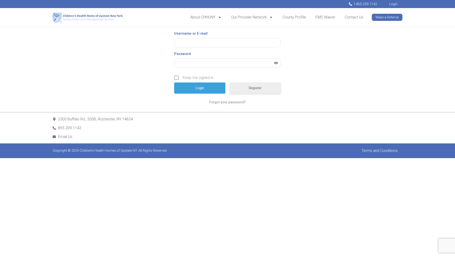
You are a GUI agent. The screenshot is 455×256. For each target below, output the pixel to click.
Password (182, 54)
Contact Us (354, 17)
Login (393, 4)
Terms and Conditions (380, 150)
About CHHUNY (202, 17)
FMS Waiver (325, 17)
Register (255, 88)
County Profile (294, 17)
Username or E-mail (191, 33)
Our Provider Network (249, 17)
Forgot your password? (227, 102)
